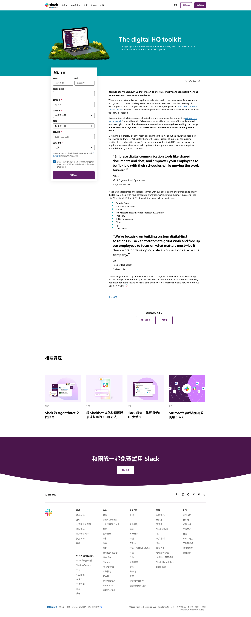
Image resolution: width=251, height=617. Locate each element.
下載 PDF (74, 175)
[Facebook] (190, 81)
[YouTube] (199, 494)
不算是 (164, 320)
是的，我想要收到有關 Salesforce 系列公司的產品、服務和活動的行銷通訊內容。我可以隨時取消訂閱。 (76, 164)
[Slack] (51, 5)
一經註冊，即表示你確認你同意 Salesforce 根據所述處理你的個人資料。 (73, 154)
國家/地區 (58, 142)
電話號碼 (57, 132)
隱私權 (61, 607)
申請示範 (186, 5)
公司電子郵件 (59, 89)
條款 (68, 607)
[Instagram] (183, 494)
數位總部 (113, 297)
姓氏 (77, 78)
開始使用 (200, 5)
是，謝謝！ (145, 320)
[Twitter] (186, 81)
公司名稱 (57, 99)
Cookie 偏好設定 (79, 607)
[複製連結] (199, 81)
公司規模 (57, 110)
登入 (176, 5)
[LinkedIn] (194, 81)
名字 (55, 78)
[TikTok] (205, 494)
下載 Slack (49, 606)
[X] (194, 494)
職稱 (55, 121)
